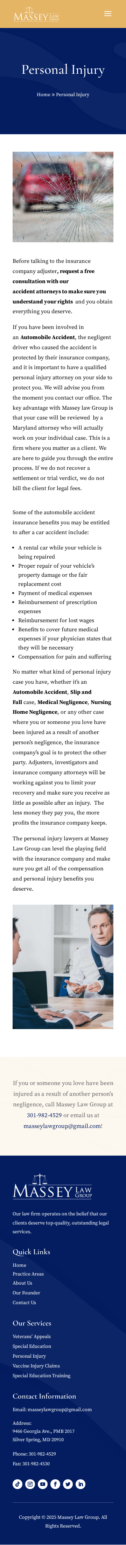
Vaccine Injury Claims (36, 1366)
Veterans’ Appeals (32, 1337)
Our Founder (26, 1293)
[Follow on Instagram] (30, 1484)
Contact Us (24, 1303)
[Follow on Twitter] (68, 1484)
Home (19, 1265)
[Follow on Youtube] (43, 1484)
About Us (22, 1283)
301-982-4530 (36, 1464)
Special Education (32, 1346)
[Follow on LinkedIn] (80, 1484)
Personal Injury (29, 1356)
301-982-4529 (44, 1115)
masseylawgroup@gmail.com (62, 1126)
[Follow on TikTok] (17, 1484)
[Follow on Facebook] (55, 1484)
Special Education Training (41, 1376)
